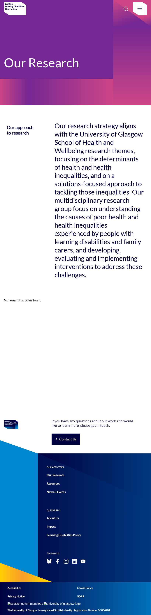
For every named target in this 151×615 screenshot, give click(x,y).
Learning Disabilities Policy (64, 535)
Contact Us (68, 439)
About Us (53, 518)
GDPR (80, 596)
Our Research (55, 475)
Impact (51, 526)
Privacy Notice (16, 596)
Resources (53, 483)
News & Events (56, 492)
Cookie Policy (85, 587)
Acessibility (14, 587)
